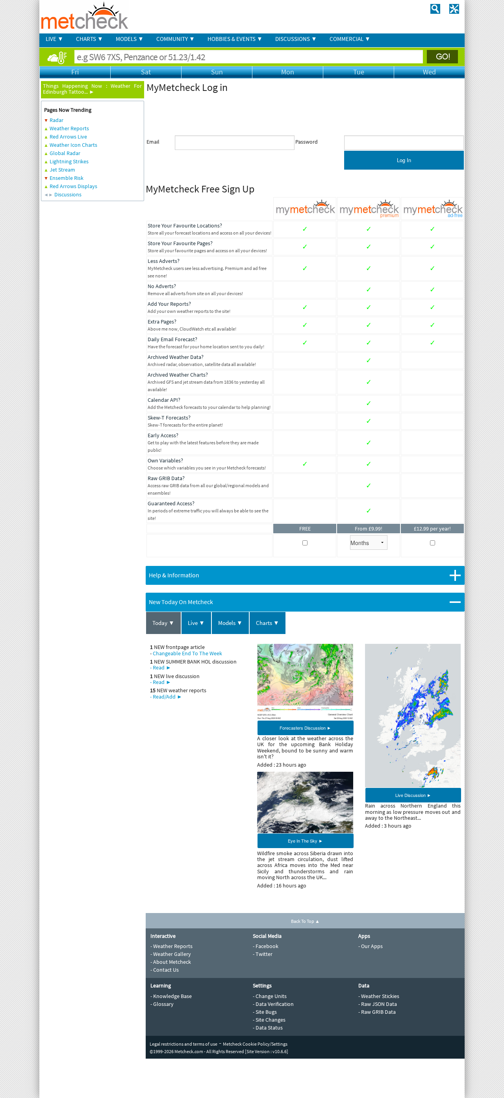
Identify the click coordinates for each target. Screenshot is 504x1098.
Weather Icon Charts (73, 144)
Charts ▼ (267, 623)
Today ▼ (163, 623)
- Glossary (162, 1003)
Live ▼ (196, 623)
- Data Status (268, 1027)
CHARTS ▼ (89, 39)
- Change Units (270, 996)
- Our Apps (370, 946)
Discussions (68, 194)
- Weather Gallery (170, 954)
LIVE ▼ (54, 39)
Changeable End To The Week (187, 653)
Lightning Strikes (69, 161)
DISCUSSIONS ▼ (296, 39)
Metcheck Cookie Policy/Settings (255, 1044)
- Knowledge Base (171, 996)
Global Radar (65, 153)
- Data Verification (273, 1003)
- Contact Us (164, 969)
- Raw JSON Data (377, 1003)
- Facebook (265, 946)
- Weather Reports (171, 946)
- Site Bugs (265, 1011)
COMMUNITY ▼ (175, 39)
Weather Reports (69, 128)
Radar (56, 120)
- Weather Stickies (378, 996)
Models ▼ (230, 623)
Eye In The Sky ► (305, 840)
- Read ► (160, 667)
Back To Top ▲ (305, 921)
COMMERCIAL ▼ (350, 39)
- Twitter (262, 954)
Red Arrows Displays (73, 186)
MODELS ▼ (130, 39)
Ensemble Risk (66, 177)
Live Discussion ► (413, 795)
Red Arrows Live (68, 136)
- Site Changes (269, 1019)
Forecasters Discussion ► (305, 728)
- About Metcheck (170, 961)
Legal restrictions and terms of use (183, 1044)
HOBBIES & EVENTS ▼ (235, 39)
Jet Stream (62, 169)
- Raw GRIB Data (377, 1011)
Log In (404, 160)
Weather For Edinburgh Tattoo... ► (92, 88)
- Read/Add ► (166, 696)
